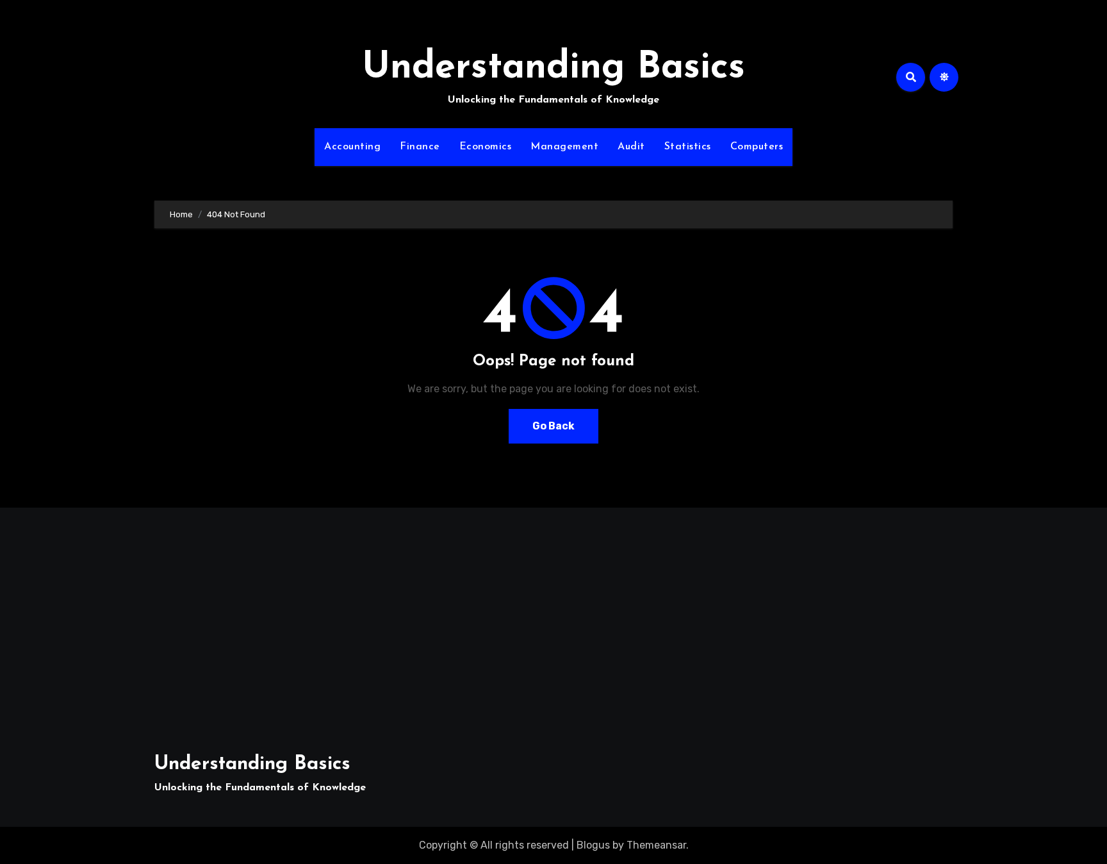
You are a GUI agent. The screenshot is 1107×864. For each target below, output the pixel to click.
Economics (485, 147)
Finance (420, 147)
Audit (631, 147)
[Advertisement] (284, 623)
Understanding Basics (553, 68)
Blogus (593, 845)
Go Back (553, 426)
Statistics (687, 147)
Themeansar (656, 845)
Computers (756, 147)
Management (564, 147)
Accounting (352, 147)
